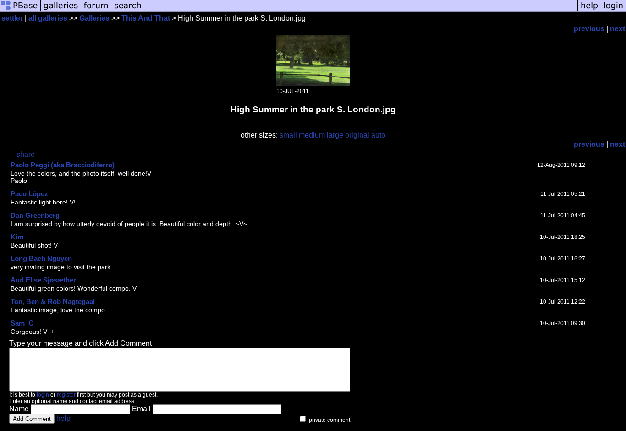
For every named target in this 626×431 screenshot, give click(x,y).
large (335, 135)
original (357, 135)
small (288, 135)
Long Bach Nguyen (41, 258)
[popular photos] (360, 10)
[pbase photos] (20, 10)
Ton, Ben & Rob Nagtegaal (53, 301)
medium (312, 135)
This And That (145, 18)
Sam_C (22, 323)
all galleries (47, 18)
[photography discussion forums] (96, 10)
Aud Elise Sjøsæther (43, 280)
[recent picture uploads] (61, 10)
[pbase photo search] (127, 10)
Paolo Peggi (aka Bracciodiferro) (63, 165)
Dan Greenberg (35, 215)
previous (589, 29)
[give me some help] (589, 10)
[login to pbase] (613, 10)
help (63, 418)
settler (12, 18)
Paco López (29, 194)
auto (378, 135)
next (617, 29)
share (25, 154)
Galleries (94, 18)
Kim (17, 237)
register (66, 395)
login (43, 395)
